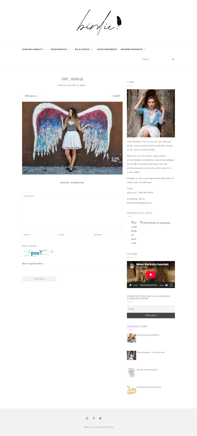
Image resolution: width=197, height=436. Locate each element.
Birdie (82, 85)
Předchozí (32, 96)
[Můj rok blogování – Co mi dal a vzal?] (131, 355)
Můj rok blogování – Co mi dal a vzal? (151, 352)
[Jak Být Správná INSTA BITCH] (131, 338)
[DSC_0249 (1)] (72, 138)
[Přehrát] (130, 285)
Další (115, 96)
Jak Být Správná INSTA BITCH (148, 335)
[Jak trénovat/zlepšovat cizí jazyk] (131, 390)
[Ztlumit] (166, 285)
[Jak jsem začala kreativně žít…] (131, 372)
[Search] (173, 59)
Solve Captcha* (29, 246)
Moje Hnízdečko (107, 49)
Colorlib (94, 427)
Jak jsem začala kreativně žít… (148, 370)
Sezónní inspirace (131, 49)
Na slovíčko (82, 49)
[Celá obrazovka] (171, 285)
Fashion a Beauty (32, 49)
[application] (151, 274)
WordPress (108, 427)
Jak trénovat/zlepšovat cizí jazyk (149, 387)
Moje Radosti (59, 49)
